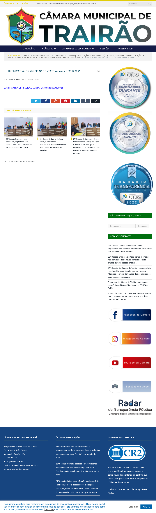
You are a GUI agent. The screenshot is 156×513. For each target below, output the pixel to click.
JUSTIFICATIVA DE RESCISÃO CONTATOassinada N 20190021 (33, 88)
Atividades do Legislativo (76, 48)
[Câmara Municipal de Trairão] (78, 26)
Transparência (124, 48)
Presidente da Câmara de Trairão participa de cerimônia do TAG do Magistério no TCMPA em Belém (128, 285)
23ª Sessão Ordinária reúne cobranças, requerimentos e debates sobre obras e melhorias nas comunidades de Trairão (130, 248)
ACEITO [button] (146, 507)
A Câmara (47, 48)
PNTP (120, 489)
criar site (125, 467)
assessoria (138, 471)
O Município (29, 48)
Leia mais (49, 509)
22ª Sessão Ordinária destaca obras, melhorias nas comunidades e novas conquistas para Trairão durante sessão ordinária (68, 3)
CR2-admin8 (13, 80)
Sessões (105, 48)
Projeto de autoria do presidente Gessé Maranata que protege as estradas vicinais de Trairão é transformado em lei (129, 296)
